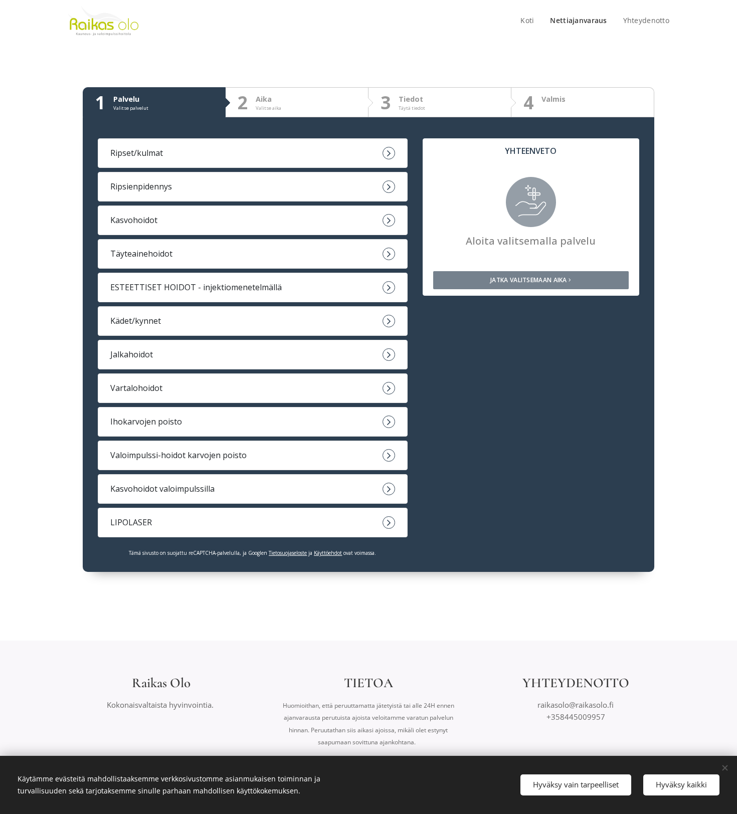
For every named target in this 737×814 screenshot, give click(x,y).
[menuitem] (530, 20)
